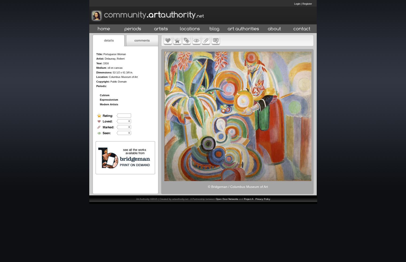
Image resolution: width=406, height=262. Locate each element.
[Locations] (190, 29)
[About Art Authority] (274, 29)
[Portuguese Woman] (237, 180)
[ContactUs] (302, 29)
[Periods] (133, 29)
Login (297, 3)
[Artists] (161, 29)
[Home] (104, 29)
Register (307, 3)
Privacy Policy (262, 199)
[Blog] (214, 29)
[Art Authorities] (243, 29)
